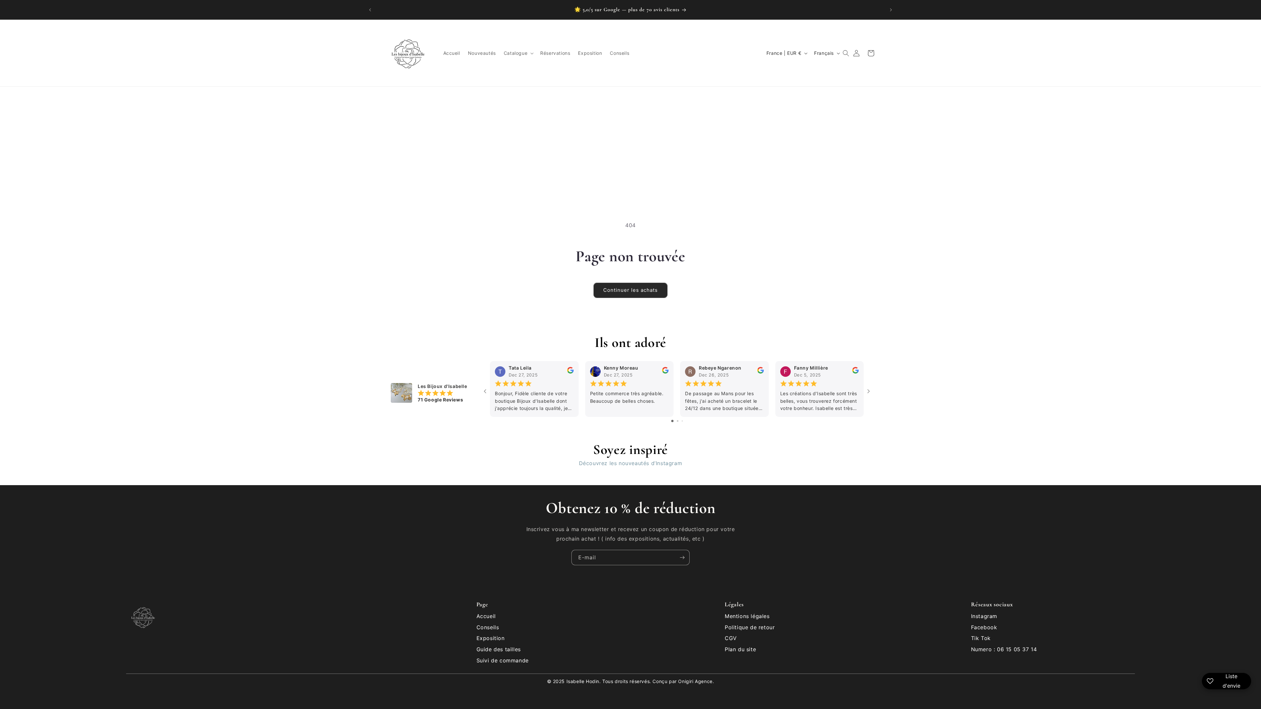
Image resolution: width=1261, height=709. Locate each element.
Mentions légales (747, 616)
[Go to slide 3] (682, 420)
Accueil (486, 616)
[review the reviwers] (570, 372)
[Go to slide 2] (677, 421)
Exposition (490, 638)
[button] (518, 53)
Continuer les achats (630, 290)
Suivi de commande (502, 660)
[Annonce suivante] (891, 10)
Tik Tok (981, 638)
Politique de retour (750, 627)
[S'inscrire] (682, 557)
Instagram (984, 616)
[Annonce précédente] (370, 10)
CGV (731, 638)
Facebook (984, 627)
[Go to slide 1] (672, 421)
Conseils (487, 627)
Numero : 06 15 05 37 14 (1004, 649)
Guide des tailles (498, 649)
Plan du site (740, 649)
